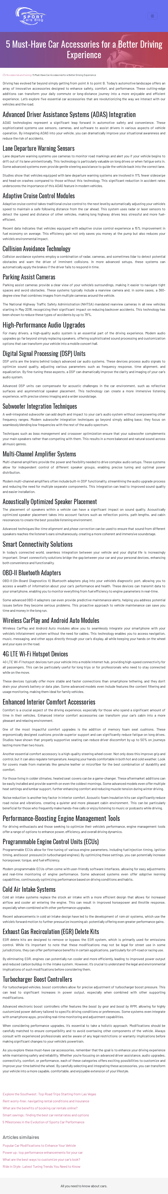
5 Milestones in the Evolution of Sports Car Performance (43, 1122)
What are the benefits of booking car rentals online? (40, 1108)
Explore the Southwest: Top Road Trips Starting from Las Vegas (49, 1094)
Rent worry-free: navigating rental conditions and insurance (46, 1101)
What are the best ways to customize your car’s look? (41, 1159)
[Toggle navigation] (152, 16)
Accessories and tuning (19, 75)
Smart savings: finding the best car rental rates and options (46, 1115)
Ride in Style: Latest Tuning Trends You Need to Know (41, 1166)
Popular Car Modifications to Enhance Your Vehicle (39, 1145)
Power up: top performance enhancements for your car (43, 1152)
